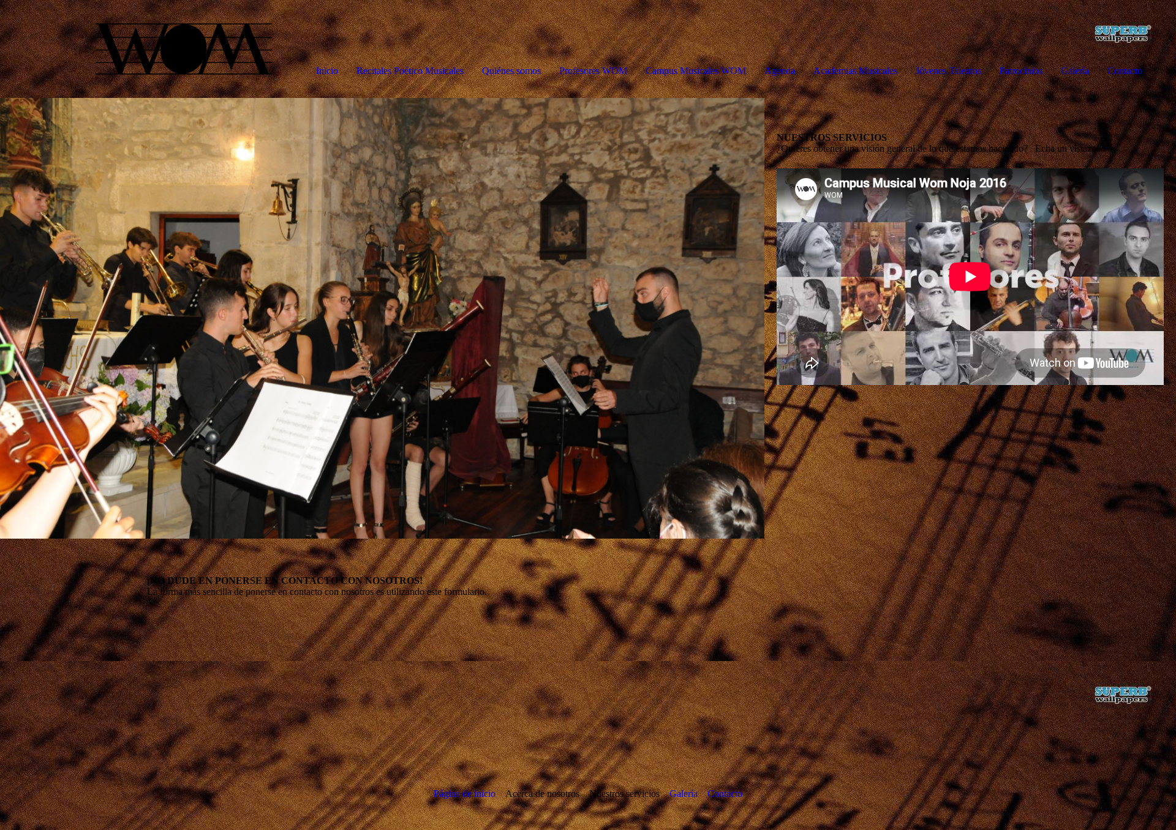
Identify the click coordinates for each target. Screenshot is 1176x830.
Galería (1075, 70)
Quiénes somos (511, 70)
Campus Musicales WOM (696, 70)
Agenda (779, 70)
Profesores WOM (593, 70)
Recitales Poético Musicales (410, 70)
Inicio (327, 70)
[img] (141, 49)
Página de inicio (465, 793)
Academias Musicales (855, 70)
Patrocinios (1021, 70)
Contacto (1124, 70)
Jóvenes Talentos (948, 70)
